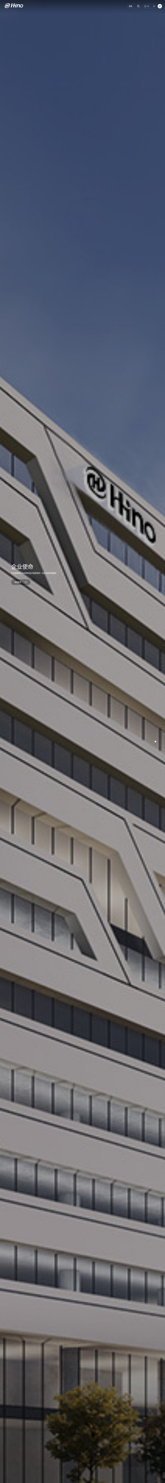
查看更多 (18, 582)
